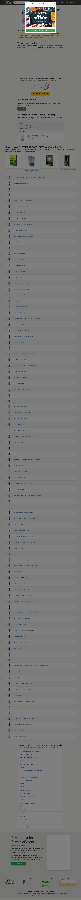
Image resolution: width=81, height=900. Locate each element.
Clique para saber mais (40, 30)
